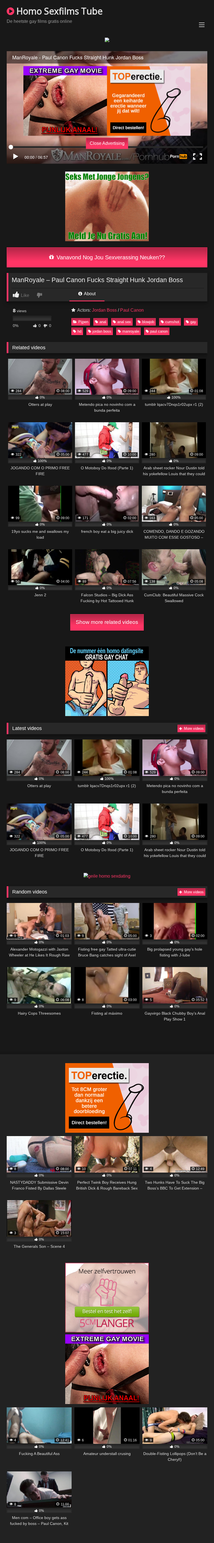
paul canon (159, 331)
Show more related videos (107, 622)
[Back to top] (197, 1526)
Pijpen (83, 322)
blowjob (148, 322)
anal (102, 322)
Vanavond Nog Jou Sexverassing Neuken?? (110, 257)
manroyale (130, 331)
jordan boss (102, 331)
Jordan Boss (104, 310)
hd (79, 331)
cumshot (172, 322)
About (89, 293)
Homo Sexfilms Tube (58, 11)
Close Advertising (107, 143)
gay (193, 322)
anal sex (124, 322)
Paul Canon (132, 310)
